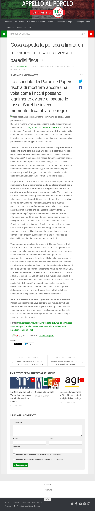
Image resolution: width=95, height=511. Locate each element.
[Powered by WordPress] (14, 506)
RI (30, 27)
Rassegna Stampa (64, 22)
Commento (18, 422)
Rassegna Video (83, 22)
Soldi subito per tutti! (44, 392)
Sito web (16, 447)
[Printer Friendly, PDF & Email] (16, 336)
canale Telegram (46, 335)
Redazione (21, 27)
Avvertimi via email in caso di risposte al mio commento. (38, 454)
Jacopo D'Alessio (21, 67)
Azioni (50, 22)
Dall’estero (9, 27)
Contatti (48, 490)
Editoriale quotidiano (36, 22)
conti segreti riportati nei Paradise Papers (42, 127)
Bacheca (8, 22)
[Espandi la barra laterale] (4, 34)
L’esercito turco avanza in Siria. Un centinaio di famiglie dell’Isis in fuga (70, 395)
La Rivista (19, 22)
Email (52, 438)
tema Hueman (34, 506)
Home (48, 484)
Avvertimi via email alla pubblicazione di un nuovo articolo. (39, 459)
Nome (16, 438)
